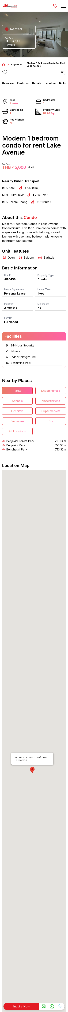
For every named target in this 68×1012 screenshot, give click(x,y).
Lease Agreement (14, 289)
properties (16, 64)
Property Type (45, 275)
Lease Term (44, 289)
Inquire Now (21, 1006)
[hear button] (4, 72)
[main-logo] (10, 5)
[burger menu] (63, 5)
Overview (8, 83)
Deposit (8, 303)
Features (23, 83)
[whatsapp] (52, 1006)
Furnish (8, 317)
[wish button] (55, 5)
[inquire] (43, 1006)
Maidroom (43, 303)
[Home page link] (3, 64)
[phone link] (60, 1006)
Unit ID (8, 275)
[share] (63, 72)
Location (50, 83)
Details (36, 83)
